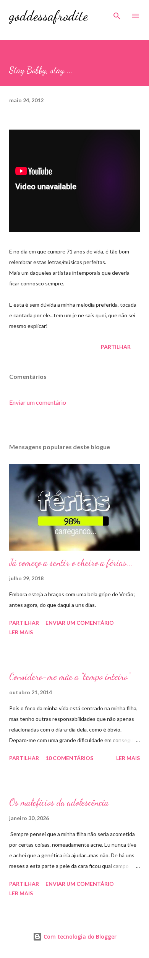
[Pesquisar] (116, 13)
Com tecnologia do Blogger (79, 936)
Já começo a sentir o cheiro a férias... (71, 562)
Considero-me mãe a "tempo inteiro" (69, 676)
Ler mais (21, 632)
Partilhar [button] (116, 347)
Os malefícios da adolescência (59, 802)
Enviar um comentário (37, 402)
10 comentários (69, 758)
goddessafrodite (48, 16)
